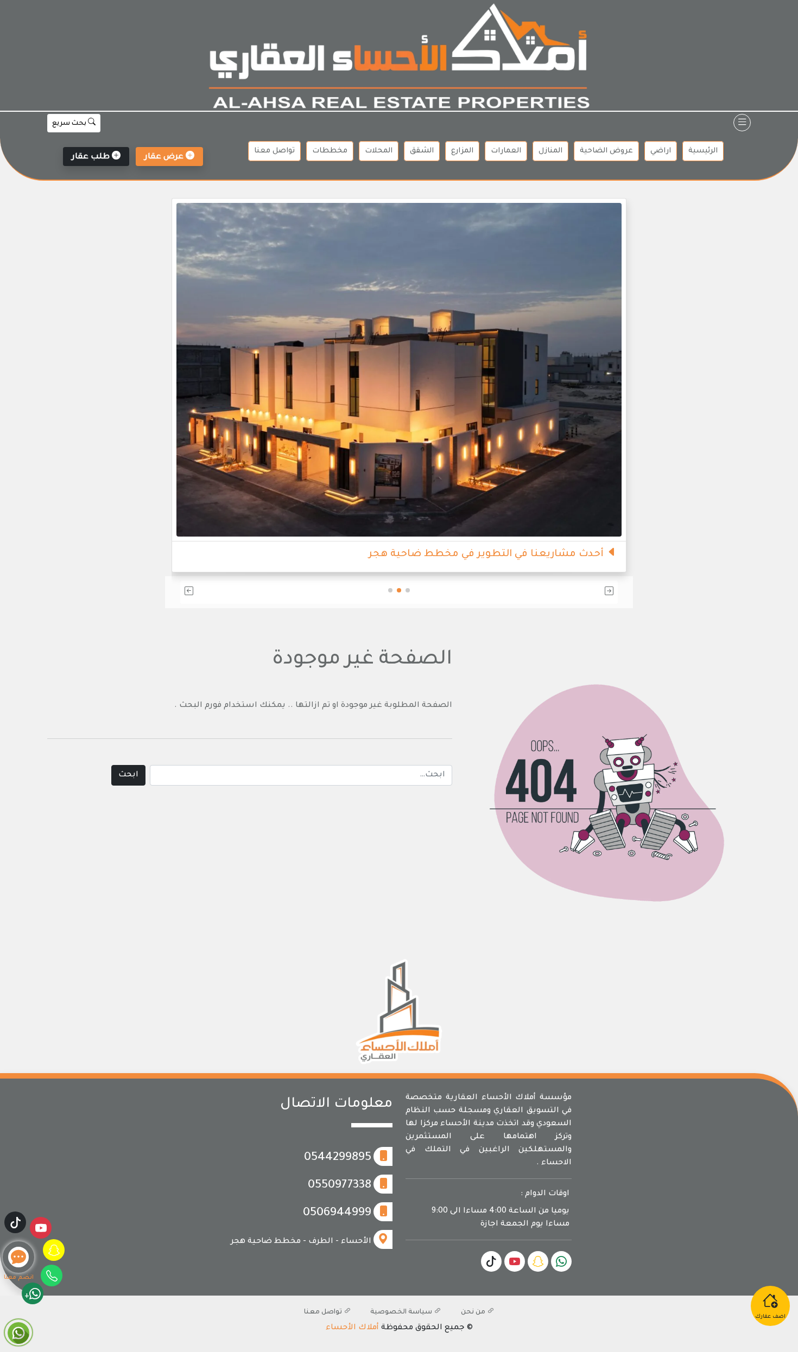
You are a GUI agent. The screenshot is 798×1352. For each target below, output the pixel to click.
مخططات (329, 151)
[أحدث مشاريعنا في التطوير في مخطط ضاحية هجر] (536, 371)
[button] (546, 592)
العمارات (506, 151)
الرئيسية (703, 151)
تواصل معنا (274, 151)
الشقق (422, 151)
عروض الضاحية (606, 151)
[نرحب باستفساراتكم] (296, 349)
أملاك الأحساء (352, 1328)
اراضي (660, 151)
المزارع (462, 151)
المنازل (550, 151)
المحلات (378, 151)
